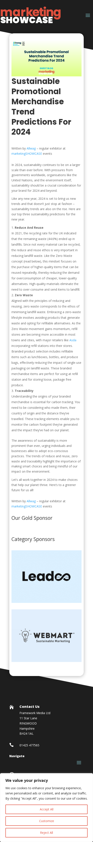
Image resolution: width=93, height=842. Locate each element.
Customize (46, 821)
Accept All (46, 809)
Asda (72, 340)
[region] (46, 807)
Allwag (31, 148)
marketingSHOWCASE (26, 153)
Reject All (46, 833)
